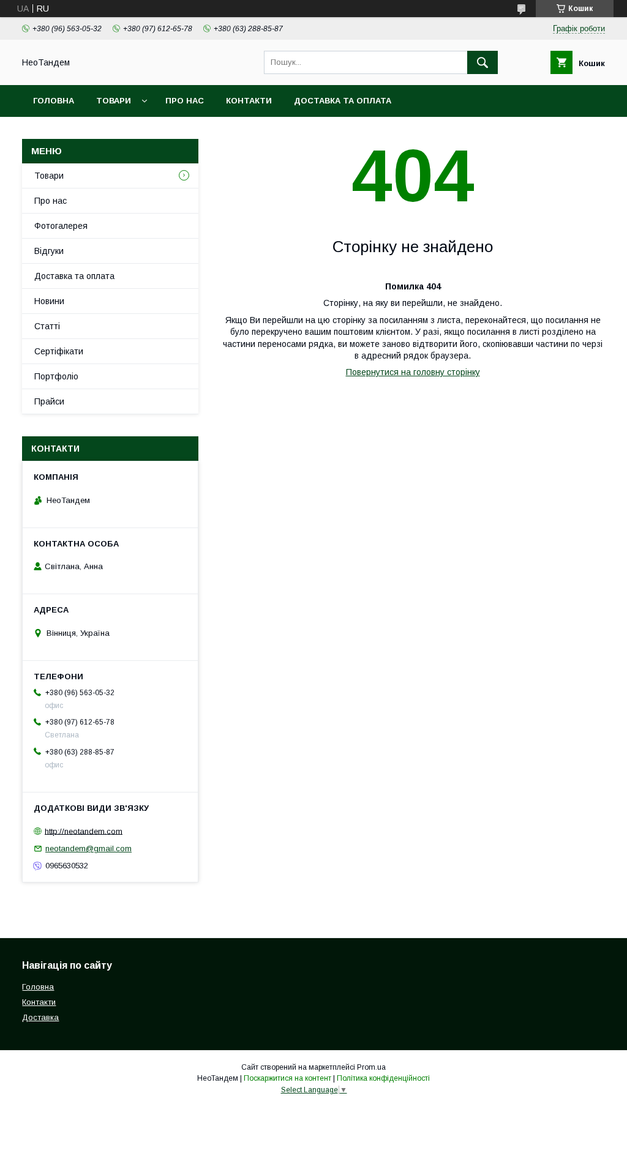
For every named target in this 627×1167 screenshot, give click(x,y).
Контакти (249, 100)
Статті (47, 326)
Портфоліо (56, 376)
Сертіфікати (58, 351)
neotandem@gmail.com (88, 848)
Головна (53, 100)
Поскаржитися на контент (287, 1078)
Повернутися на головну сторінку (413, 372)
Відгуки (49, 251)
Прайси (49, 401)
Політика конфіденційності (383, 1078)
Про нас (184, 100)
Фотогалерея (61, 226)
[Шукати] (482, 62)
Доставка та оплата (342, 100)
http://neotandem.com (83, 830)
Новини (49, 301)
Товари (113, 100)
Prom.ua (371, 1067)
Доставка (40, 1017)
